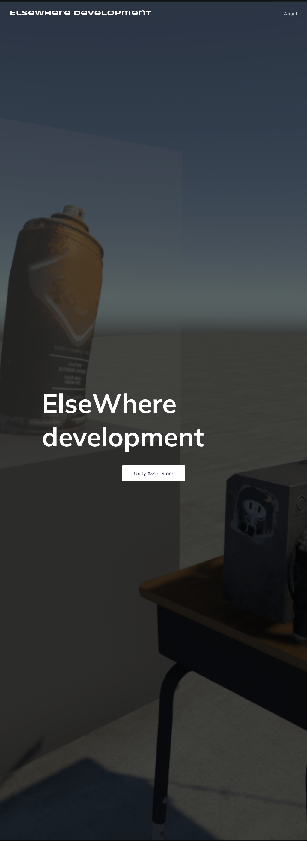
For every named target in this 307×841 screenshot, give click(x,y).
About (290, 14)
